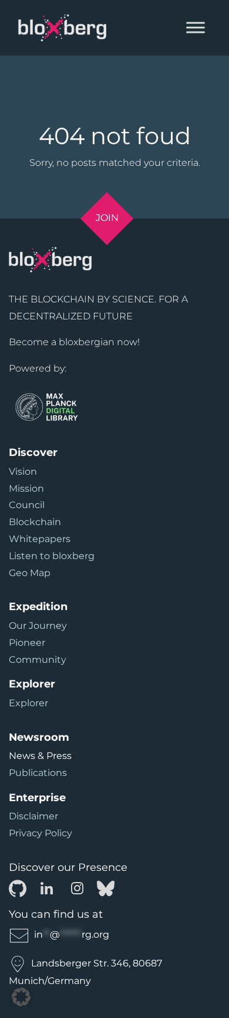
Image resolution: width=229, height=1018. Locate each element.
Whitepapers (39, 538)
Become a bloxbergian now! (74, 342)
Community (37, 659)
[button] (21, 997)
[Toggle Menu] (195, 27)
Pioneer (27, 642)
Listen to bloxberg (52, 555)
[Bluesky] (105, 887)
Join (107, 217)
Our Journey (38, 625)
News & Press (40, 755)
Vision (23, 471)
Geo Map (29, 572)
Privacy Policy (40, 833)
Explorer (28, 703)
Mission (26, 488)
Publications (38, 772)
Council (27, 504)
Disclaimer (33, 816)
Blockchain (35, 521)
